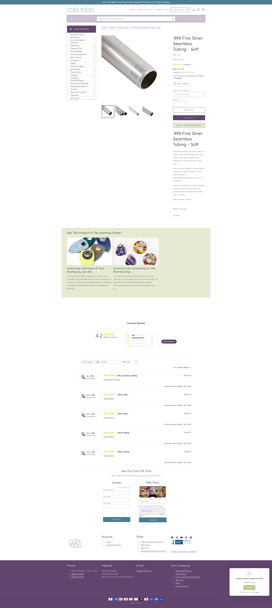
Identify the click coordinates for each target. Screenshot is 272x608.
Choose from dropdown (181, 90)
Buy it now (189, 118)
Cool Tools (138, 603)
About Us (179, 580)
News (178, 583)
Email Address (109, 490)
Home (104, 28)
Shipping (176, 72)
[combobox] (136, 18)
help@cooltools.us (144, 571)
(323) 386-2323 (77, 577)
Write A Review (169, 342)
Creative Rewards (113, 545)
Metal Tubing (123, 28)
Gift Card (144, 548)
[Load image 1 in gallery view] (108, 111)
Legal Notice (181, 574)
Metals (112, 28)
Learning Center (182, 586)
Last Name (107, 503)
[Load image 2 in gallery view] (121, 111)
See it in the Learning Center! (189, 125)
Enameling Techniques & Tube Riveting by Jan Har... (85, 270)
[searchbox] (88, 362)
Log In (108, 542)
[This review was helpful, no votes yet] (185, 386)
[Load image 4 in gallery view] (148, 111)
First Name (107, 497)
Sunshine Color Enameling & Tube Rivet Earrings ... (134, 270)
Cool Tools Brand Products (152, 542)
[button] (187, 8)
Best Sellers (146, 545)
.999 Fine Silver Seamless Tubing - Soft (145, 28)
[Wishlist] (198, 9)
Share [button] (177, 215)
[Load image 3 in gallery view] (135, 111)
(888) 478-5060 (77, 574)
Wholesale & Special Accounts (153, 551)
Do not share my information (188, 577)
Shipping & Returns (184, 571)
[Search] (173, 18)
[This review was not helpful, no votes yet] (189, 386)
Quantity (176, 100)
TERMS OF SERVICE (146, 510)
